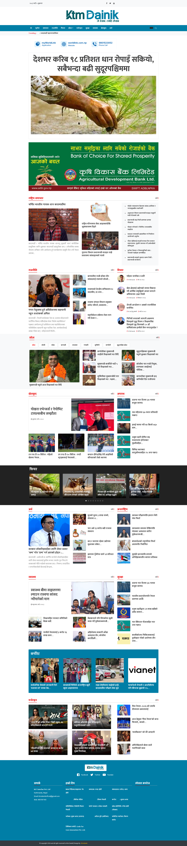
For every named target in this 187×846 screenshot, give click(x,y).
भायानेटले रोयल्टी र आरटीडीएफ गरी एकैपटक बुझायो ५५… (141, 686)
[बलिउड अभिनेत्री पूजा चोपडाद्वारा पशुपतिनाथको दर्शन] (91, 716)
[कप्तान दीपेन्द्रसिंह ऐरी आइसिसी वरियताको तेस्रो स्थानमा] (101, 442)
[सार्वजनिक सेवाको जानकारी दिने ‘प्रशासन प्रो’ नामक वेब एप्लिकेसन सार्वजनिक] (45, 670)
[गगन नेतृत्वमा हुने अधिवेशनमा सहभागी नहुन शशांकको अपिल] (49, 290)
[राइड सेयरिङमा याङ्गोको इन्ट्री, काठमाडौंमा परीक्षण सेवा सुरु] (110, 670)
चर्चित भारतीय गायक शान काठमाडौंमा (47, 204)
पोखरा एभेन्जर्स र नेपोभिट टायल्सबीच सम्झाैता (47, 411)
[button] (151, 28)
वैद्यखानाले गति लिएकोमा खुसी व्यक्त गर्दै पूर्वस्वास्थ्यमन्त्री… (100, 619)
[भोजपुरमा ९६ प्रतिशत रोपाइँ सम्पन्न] (44, 485)
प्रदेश (70, 28)
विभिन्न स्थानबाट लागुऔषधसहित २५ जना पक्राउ (144, 451)
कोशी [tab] (43, 345)
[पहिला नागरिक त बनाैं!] (122, 278)
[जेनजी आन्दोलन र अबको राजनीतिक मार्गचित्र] (122, 307)
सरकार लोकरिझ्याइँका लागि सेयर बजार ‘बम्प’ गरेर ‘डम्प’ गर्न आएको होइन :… (48, 551)
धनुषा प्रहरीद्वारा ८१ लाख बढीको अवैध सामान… (144, 610)
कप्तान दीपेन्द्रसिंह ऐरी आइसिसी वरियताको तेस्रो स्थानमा (100, 456)
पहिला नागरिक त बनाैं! (136, 276)
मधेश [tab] (53, 345)
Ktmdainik (84, 843)
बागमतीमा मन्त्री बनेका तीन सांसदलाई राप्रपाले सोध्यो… (99, 277)
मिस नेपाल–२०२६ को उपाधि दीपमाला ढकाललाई (143, 707)
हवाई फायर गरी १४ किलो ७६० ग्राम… (144, 426)
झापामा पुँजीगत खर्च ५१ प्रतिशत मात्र (101, 555)
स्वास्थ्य (95, 28)
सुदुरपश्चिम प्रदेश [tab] (122, 345)
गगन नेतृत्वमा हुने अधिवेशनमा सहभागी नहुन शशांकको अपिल (47, 312)
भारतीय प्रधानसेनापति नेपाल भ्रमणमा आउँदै (143, 597)
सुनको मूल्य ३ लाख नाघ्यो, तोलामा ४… (98, 517)
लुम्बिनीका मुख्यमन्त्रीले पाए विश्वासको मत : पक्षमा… (108, 377)
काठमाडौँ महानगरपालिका (49, 33)
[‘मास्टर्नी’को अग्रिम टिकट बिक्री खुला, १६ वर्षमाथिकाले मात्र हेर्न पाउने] (48, 716)
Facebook (84, 774)
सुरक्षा (87, 28)
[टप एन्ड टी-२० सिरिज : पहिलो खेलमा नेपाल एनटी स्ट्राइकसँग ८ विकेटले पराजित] (42, 442)
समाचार (45, 28)
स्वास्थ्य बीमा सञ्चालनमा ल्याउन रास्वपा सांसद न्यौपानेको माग (45, 594)
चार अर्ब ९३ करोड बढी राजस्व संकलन (99, 529)
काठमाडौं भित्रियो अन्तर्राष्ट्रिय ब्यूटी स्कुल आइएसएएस (76, 686)
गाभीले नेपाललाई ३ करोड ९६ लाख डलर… (55, 633)
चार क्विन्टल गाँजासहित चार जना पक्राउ (143, 623)
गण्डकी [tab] (86, 345)
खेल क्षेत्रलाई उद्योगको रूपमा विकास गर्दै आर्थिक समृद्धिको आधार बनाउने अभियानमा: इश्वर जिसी (141, 291)
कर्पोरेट (35, 654)
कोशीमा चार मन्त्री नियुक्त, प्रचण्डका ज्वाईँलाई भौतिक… (146, 367)
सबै (156, 198)
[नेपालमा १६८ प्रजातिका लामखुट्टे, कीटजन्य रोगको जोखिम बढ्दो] (78, 485)
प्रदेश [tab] (33, 345)
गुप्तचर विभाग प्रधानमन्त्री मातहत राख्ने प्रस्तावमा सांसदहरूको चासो (97, 254)
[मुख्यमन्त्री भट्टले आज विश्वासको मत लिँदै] (54, 366)
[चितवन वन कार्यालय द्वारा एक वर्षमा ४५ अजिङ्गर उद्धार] (111, 485)
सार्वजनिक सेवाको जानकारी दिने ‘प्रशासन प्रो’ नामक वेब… (44, 686)
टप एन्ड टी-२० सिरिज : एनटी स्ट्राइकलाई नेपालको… (69, 456)
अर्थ (111, 28)
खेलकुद (103, 28)
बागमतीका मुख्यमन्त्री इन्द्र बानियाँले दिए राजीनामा (146, 377)
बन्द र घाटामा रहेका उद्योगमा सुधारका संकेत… (99, 542)
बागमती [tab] (63, 345)
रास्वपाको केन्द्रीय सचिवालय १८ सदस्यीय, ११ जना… (100, 290)
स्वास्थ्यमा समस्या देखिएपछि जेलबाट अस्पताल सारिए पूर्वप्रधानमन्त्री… (143, 531)
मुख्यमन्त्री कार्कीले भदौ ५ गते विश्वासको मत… (107, 365)
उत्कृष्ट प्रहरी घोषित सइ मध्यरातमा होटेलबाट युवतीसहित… (141, 440)
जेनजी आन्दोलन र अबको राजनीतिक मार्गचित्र (141, 306)
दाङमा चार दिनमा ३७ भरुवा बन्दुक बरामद (143, 401)
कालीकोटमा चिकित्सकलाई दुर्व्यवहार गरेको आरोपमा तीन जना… (143, 638)
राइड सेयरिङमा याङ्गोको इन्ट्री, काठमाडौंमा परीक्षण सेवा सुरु (107, 686)
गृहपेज (37, 28)
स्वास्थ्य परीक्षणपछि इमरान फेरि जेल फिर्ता (144, 517)
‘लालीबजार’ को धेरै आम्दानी (143, 732)
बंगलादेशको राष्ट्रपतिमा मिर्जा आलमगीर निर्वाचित (143, 542)
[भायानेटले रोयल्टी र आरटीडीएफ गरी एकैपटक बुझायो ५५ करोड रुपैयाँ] (142, 670)
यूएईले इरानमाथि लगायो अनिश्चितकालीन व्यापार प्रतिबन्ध (144, 555)
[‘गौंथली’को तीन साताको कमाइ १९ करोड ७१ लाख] (48, 742)
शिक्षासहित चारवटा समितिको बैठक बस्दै (55, 619)
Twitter (97, 774)
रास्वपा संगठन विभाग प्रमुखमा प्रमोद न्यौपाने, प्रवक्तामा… (100, 303)
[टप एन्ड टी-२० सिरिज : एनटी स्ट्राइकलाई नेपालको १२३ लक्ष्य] (71, 442)
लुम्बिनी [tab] (97, 345)
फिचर (63, 28)
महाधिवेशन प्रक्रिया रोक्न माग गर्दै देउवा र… (99, 316)
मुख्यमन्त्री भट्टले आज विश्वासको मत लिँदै (45, 385)
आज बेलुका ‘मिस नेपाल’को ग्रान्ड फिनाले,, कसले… (145, 720)
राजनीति (55, 28)
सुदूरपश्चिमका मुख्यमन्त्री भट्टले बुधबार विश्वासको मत (147, 353)
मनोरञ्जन (79, 28)
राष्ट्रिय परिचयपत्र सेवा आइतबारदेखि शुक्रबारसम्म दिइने (96, 225)
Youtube (110, 774)
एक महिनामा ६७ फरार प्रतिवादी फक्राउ (145, 413)
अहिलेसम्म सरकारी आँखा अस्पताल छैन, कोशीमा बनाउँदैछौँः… (98, 635)
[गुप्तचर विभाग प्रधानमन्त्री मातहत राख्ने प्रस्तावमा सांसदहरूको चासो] (100, 240)
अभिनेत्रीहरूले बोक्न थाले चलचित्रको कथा (142, 746)
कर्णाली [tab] (108, 345)
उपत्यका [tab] (74, 345)
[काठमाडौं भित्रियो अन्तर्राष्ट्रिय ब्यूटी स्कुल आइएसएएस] (77, 670)
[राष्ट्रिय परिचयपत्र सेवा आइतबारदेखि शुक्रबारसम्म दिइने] (100, 211)
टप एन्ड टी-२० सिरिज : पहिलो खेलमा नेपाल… (41, 456)
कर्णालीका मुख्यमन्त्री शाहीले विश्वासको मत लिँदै (108, 353)
